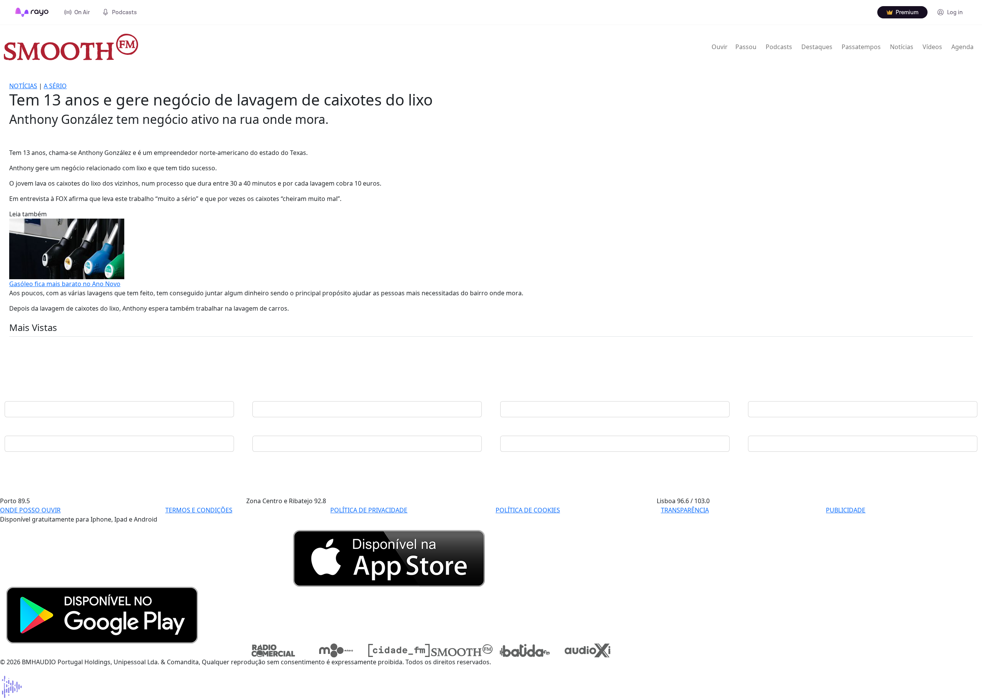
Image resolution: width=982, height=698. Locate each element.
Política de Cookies (528, 510)
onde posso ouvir (30, 510)
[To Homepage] (32, 12)
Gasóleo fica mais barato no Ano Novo (64, 284)
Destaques (816, 47)
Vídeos (932, 47)
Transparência (685, 510)
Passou (745, 47)
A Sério (55, 86)
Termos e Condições (198, 510)
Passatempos (861, 47)
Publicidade (845, 510)
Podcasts (779, 47)
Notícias (901, 47)
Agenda (962, 47)
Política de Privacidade (368, 510)
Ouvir (720, 47)
